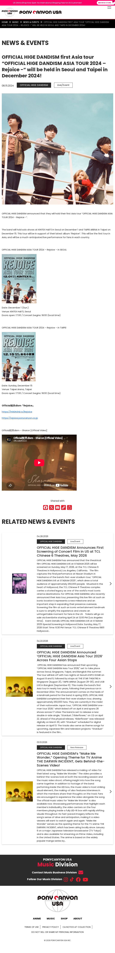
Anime (37, 918)
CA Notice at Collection (77, 927)
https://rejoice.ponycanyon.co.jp (20, 418)
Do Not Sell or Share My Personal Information (57, 932)
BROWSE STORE (104, 3)
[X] (52, 508)
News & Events (31, 22)
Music (15, 22)
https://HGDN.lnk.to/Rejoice (17, 411)
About (77, 918)
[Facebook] (46, 508)
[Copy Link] (63, 508)
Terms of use (31, 927)
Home (5, 22)
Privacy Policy (50, 927)
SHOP (64, 918)
